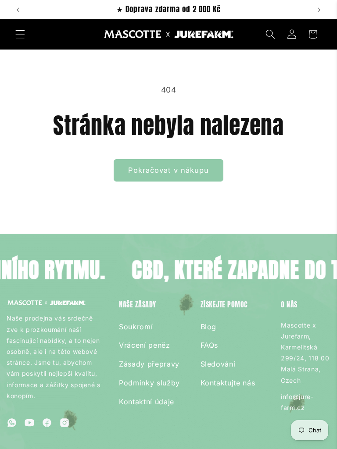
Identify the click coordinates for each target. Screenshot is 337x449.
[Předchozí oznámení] (18, 9)
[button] (20, 34)
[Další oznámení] (319, 9)
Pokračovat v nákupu (168, 170)
